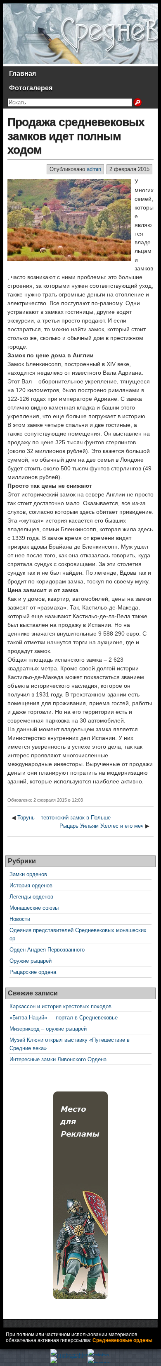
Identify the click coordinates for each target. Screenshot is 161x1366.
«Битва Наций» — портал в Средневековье (63, 1017)
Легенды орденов (31, 897)
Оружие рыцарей (30, 961)
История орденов (30, 885)
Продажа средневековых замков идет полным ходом (75, 136)
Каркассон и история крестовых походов (60, 1006)
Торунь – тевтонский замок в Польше (64, 817)
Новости (19, 919)
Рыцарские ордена (32, 972)
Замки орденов (28, 874)
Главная (22, 73)
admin (94, 169)
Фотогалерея (30, 88)
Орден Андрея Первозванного (47, 950)
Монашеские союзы (34, 908)
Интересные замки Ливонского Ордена (58, 1059)
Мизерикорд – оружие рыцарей (48, 1029)
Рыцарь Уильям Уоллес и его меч (101, 826)
